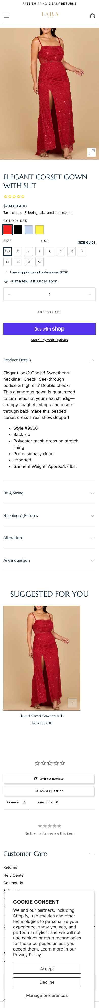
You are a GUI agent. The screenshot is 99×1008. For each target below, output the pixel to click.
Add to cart (49, 312)
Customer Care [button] (25, 854)
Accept (47, 968)
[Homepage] (49, 16)
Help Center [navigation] (14, 875)
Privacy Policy (27, 954)
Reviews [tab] (13, 802)
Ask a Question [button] (51, 791)
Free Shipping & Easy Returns (49, 3)
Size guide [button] (87, 242)
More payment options (49, 340)
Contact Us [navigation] (13, 883)
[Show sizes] (72, 703)
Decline (47, 982)
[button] (6, 16)
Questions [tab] (44, 802)
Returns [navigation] (10, 867)
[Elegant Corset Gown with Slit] (41, 658)
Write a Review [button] (52, 779)
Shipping (31, 213)
